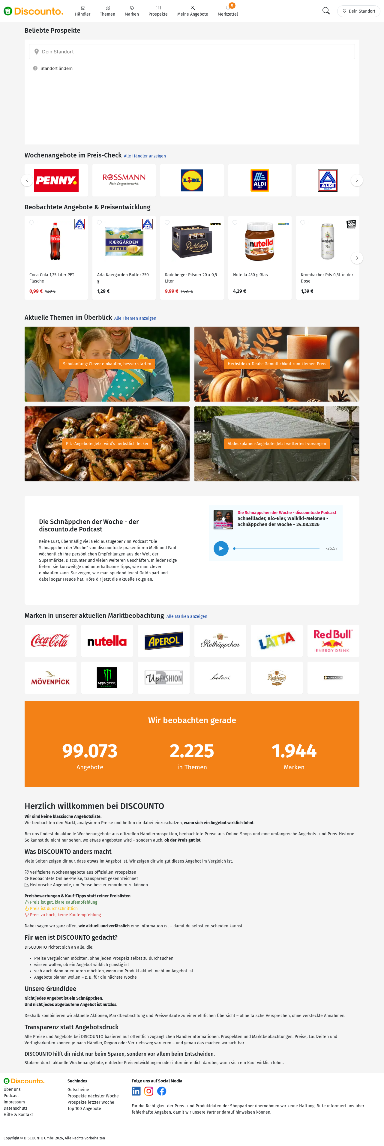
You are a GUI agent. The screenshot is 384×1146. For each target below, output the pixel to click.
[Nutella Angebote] (107, 641)
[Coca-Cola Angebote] (50, 641)
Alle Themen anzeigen (135, 318)
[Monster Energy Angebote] (107, 677)
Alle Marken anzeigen (186, 616)
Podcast (11, 1095)
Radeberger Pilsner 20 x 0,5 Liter (191, 278)
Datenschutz (15, 1108)
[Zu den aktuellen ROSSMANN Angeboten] (124, 180)
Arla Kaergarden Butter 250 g (123, 278)
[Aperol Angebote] (163, 641)
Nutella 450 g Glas (250, 274)
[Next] (357, 180)
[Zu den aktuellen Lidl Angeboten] (192, 180)
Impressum (14, 1102)
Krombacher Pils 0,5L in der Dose (327, 278)
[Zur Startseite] (37, 11)
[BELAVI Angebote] (220, 677)
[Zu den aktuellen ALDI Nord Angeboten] (328, 180)
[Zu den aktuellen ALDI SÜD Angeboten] (260, 180)
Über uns (12, 1089)
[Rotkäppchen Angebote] (220, 641)
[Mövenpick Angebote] (50, 677)
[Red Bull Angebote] (333, 641)
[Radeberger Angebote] (277, 677)
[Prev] (27, 180)
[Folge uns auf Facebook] (161, 1091)
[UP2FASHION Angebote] (163, 677)
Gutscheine (78, 1089)
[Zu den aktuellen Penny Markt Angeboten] (56, 180)
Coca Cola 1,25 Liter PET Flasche (51, 278)
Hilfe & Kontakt (18, 1114)
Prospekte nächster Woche (93, 1096)
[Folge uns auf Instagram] (148, 1091)
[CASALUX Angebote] (333, 677)
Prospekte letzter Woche (91, 1102)
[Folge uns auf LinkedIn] (136, 1091)
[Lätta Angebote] (277, 641)
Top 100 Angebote (84, 1108)
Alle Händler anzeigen (145, 156)
